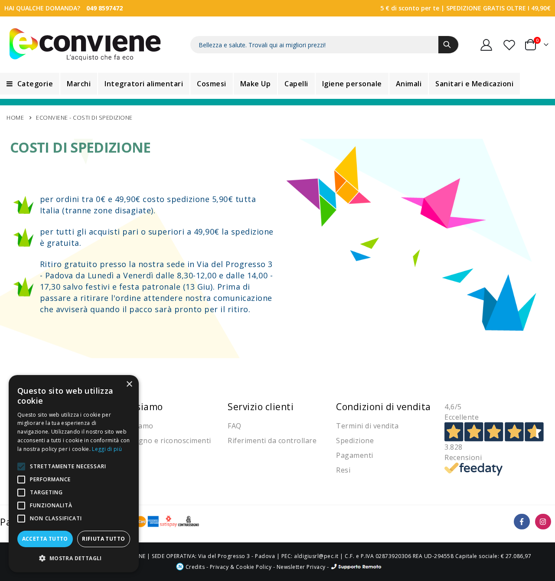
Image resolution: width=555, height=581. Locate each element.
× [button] (129, 384)
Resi (343, 470)
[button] (73, 558)
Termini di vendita (367, 426)
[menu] (277, 84)
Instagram (543, 522)
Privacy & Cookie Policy (241, 567)
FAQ (235, 426)
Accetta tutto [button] (45, 538)
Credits (194, 567)
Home (15, 117)
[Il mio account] (486, 45)
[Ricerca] (448, 44)
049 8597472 (104, 8)
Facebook (522, 522)
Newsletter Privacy (301, 567)
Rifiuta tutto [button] (103, 538)
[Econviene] (85, 44)
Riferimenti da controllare (272, 440)
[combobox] (324, 44)
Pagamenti (354, 455)
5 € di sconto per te (409, 8)
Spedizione (355, 440)
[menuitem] (29, 84)
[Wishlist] (510, 45)
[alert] (74, 473)
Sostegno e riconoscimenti (165, 440)
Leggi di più (107, 449)
